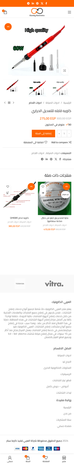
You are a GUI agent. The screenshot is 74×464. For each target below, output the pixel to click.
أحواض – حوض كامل (57, 386)
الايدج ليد (66, 362)
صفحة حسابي (64, 426)
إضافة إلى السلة (43, 133)
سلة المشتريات (63, 420)
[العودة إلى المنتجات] (9, 103)
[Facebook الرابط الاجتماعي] (46, 3)
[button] (7, 193)
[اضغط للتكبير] (65, 71)
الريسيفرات (65, 374)
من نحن (67, 413)
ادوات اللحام (35, 103)
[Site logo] (37, 12)
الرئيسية (67, 103)
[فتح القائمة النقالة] (69, 12)
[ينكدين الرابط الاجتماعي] (33, 3)
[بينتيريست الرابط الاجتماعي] (37, 3)
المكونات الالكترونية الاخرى (57, 368)
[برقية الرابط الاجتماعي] (28, 3)
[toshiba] (20, 284)
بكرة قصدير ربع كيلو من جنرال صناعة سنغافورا (54, 219)
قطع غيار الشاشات (61, 380)
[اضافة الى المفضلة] (43, 187)
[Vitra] (54, 284)
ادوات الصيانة (52, 103)
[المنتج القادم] (5, 103)
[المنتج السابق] (13, 103)
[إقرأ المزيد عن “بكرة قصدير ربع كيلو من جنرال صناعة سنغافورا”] (43, 193)
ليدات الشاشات (63, 393)
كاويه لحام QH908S (19, 218)
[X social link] (42, 3)
